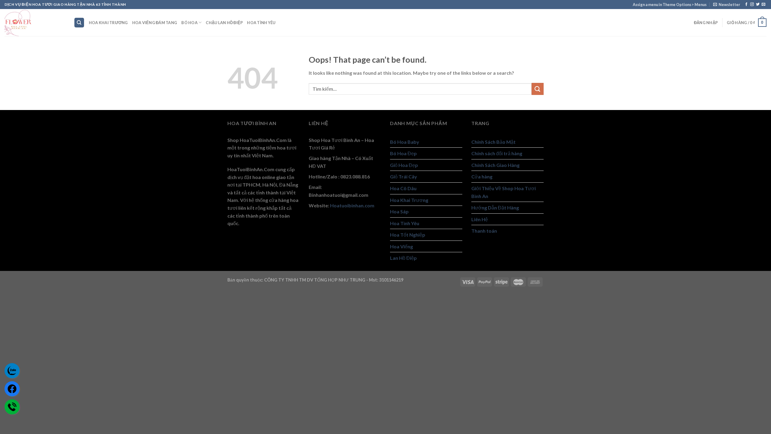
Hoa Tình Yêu (261, 22)
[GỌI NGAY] (12, 406)
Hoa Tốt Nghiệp (407, 234)
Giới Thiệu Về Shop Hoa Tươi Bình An (503, 192)
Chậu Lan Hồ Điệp (224, 22)
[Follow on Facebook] (746, 4)
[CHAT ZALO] (12, 370)
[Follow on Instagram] (752, 4)
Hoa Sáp (399, 211)
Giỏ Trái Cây (403, 176)
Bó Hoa (189, 22)
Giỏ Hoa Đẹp (404, 165)
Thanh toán (484, 231)
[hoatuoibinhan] (35, 22)
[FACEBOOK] (12, 388)
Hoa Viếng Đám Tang (154, 22)
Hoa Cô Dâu (403, 188)
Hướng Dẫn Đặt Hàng (495, 207)
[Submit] (538, 89)
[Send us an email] (763, 4)
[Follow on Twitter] (758, 4)
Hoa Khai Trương (108, 22)
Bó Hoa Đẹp (403, 153)
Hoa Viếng (401, 246)
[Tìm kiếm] (79, 23)
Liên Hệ (479, 219)
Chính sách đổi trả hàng (496, 153)
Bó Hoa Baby (404, 142)
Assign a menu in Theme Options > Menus (670, 4)
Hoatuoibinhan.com (352, 205)
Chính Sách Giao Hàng (495, 165)
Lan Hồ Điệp (403, 258)
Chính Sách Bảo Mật (493, 142)
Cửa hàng (481, 176)
